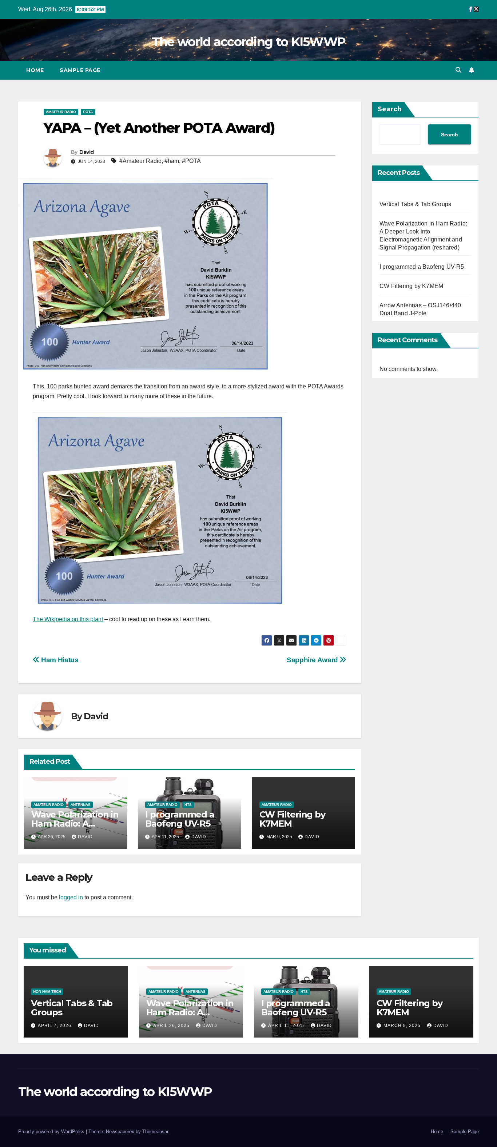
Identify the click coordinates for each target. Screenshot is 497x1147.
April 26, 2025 (172, 1025)
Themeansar (155, 1131)
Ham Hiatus (59, 660)
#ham (171, 161)
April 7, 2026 (55, 1025)
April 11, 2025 (287, 1025)
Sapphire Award (313, 660)
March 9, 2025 (402, 1025)
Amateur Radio (61, 112)
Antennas (81, 805)
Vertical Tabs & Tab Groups (415, 204)
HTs (188, 805)
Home (35, 70)
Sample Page (80, 70)
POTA (88, 112)
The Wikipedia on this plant (68, 619)
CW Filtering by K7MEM (292, 819)
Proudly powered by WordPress (52, 1131)
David (86, 152)
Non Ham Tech (47, 992)
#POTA (191, 161)
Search (390, 109)
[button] (458, 70)
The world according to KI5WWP (249, 41)
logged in (71, 897)
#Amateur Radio (140, 161)
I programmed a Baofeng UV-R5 (179, 819)
